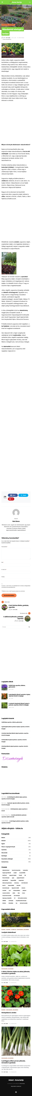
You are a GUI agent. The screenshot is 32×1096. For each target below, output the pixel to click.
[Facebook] (16, 1092)
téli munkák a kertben (22, 898)
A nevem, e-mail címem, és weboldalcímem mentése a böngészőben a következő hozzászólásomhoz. (15, 586)
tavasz (23, 893)
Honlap (2, 576)
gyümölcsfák (5, 880)
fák (25, 875)
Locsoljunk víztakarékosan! (8, 932)
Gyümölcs (4, 849)
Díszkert (3, 840)
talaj (18, 893)
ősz (16, 903)
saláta (14, 893)
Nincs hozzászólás (7, 39)
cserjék (15, 872)
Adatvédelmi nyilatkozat (16, 1086)
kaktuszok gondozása (7, 882)
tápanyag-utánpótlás (6, 898)
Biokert (3, 837)
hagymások (21, 880)
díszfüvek (4, 875)
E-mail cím (4, 569)
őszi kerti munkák (23, 903)
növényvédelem (16, 890)
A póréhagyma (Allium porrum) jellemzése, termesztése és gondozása (13, 1062)
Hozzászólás (4, 546)
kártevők (18, 885)
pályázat (24, 890)
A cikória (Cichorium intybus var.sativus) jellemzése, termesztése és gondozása (15, 972)
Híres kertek (4, 852)
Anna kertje (22, 1083)
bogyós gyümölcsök (6, 872)
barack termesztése (16, 870)
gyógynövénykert (20, 877)
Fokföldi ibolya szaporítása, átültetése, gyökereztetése (17, 686)
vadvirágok (10, 900)
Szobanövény (4, 861)
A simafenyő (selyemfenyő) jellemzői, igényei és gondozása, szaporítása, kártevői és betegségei (19, 704)
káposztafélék (11, 885)
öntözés (4, 903)
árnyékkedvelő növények (21, 900)
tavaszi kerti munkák (6, 895)
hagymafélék (13, 880)
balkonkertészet (5, 870)
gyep (13, 877)
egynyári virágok (12, 875)
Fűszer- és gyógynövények (8, 846)
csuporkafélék (22, 872)
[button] (2, 2)
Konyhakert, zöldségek (8, 24)
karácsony (16, 882)
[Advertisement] (16, 122)
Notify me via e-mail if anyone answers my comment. (13, 591)
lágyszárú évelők (15, 887)
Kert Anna (16, 521)
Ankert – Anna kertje (16, 1080)
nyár (10, 890)
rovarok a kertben (6, 893)
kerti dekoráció (24, 882)
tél (14, 898)
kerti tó (3, 885)
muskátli (4, 890)
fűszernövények (5, 877)
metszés (23, 887)
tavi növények (17, 895)
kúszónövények (5, 887)
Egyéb (3, 843)
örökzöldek (11, 903)
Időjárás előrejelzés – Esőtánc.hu (12, 828)
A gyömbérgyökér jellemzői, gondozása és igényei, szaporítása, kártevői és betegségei (19, 695)
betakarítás (25, 870)
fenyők (20, 875)
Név (2, 562)
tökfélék (4, 900)
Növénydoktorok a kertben (8, 1013)
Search (29, 627)
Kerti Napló (4, 855)
